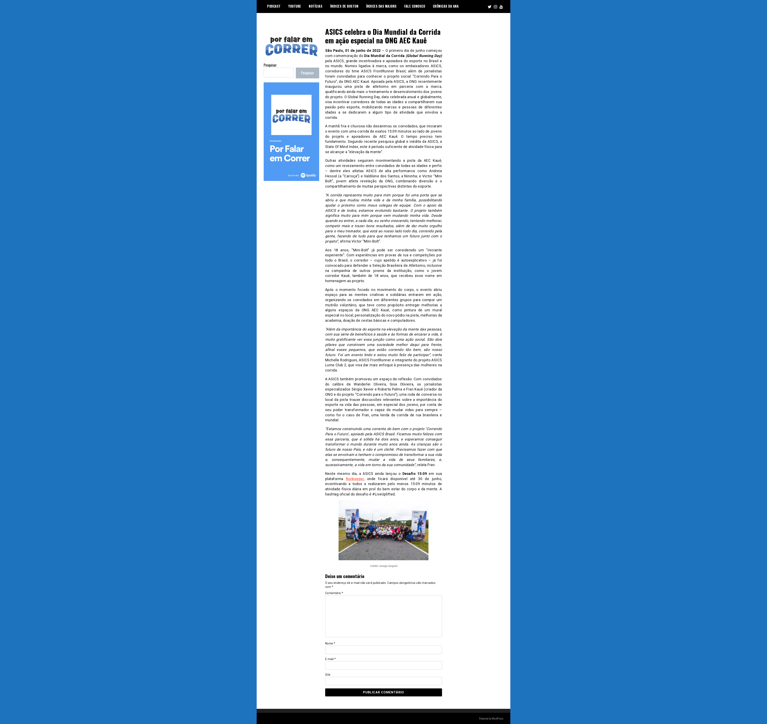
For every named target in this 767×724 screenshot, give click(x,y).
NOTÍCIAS (315, 6)
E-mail (330, 659)
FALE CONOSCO (414, 6)
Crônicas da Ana (446, 6)
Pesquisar (270, 65)
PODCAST (274, 6)
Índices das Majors (381, 6)
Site (328, 674)
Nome (330, 643)
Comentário (334, 593)
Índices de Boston (344, 6)
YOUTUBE (294, 6)
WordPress (497, 718)
